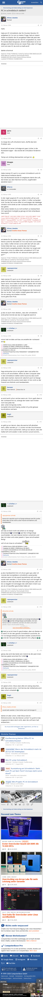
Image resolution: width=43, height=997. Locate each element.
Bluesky (25, 956)
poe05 (7, 743)
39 (5, 849)
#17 (41, 703)
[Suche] (41, 2)
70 (5, 885)
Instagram (21, 960)
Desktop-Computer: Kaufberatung (20, 743)
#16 (41, 682)
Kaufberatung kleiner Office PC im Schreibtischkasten (19, 739)
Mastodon (33, 960)
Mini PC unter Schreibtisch (16, 760)
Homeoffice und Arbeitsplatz (19, 754)
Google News (8, 960)
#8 (41, 336)
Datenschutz (27, 978)
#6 (41, 276)
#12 (41, 511)
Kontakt (11, 976)
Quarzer (7, 754)
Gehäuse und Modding (16, 784)
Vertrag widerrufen (29, 976)
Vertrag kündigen (6, 978)
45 (5, 920)
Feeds (5, 956)
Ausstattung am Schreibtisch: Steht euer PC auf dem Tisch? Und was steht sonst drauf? (23, 771)
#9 (41, 368)
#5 (41, 236)
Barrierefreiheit (17, 978)
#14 (41, 607)
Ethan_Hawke (7, 13)
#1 (41, 25)
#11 (41, 422)
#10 (41, 395)
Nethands (6, 353)
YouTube (12, 963)
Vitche (7, 775)
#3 (41, 170)
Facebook (36, 956)
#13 (41, 569)
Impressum (4, 976)
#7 (41, 309)
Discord (15, 956)
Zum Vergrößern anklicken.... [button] (21, 628)
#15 (41, 650)
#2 (41, 138)
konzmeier (8, 762)
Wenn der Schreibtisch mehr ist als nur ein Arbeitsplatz (23, 750)
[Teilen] (38, 25)
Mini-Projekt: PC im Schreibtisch (25, 782)
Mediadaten (19, 976)
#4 (41, 194)
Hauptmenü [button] (3, 2)
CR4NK (7, 784)
